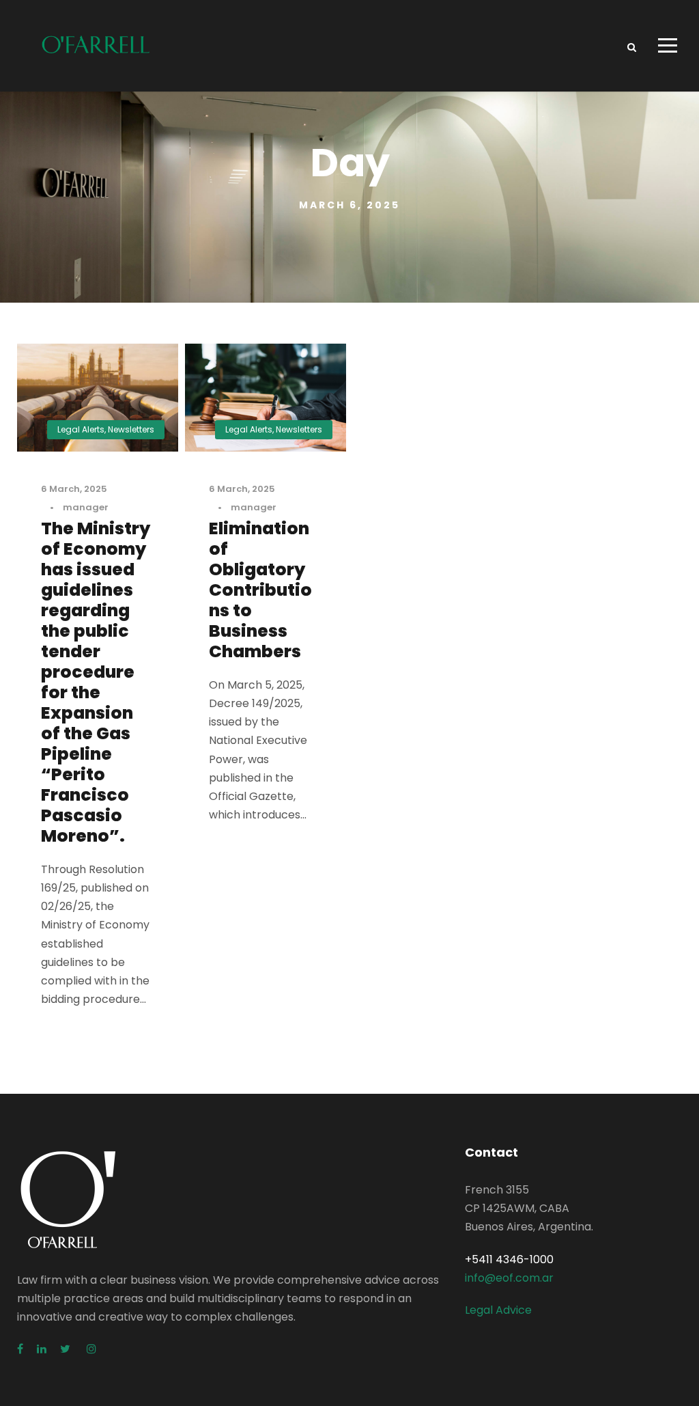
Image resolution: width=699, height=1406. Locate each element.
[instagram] (91, 1349)
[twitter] (66, 1349)
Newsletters (131, 429)
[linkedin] (41, 1349)
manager (86, 507)
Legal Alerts (80, 429)
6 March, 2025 (74, 488)
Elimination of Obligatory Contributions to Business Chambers (260, 589)
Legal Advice (498, 1310)
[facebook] (20, 1349)
